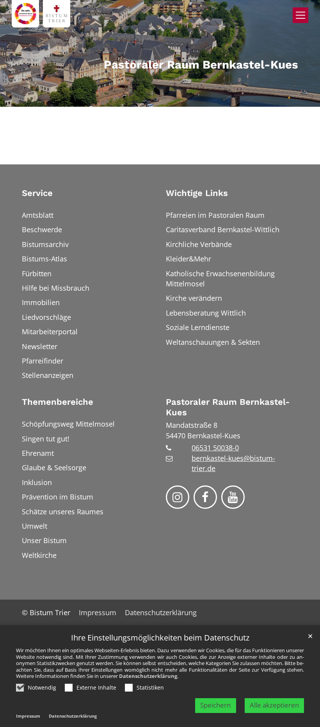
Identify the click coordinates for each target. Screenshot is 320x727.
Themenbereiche (57, 402)
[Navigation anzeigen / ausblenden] (300, 15)
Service (37, 193)
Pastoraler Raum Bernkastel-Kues (228, 407)
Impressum (28, 716)
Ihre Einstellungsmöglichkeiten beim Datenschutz (160, 638)
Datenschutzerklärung (148, 675)
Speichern (215, 705)
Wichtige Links (197, 193)
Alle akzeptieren (274, 705)
